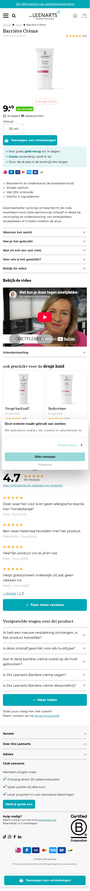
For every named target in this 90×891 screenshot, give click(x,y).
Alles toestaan (45, 456)
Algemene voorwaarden (64, 864)
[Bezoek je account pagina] (75, 16)
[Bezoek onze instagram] (9, 836)
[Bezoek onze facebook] (14, 836)
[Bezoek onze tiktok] (4, 836)
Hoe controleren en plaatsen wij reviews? (33, 485)
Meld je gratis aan (19, 804)
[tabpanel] (45, 232)
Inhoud (8, 121)
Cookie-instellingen (41, 864)
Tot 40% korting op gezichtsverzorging (45, 4)
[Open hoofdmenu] (6, 17)
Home (7, 24)
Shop (18, 24)
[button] (12, 15)
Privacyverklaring (22, 864)
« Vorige (9, 593)
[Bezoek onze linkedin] (19, 836)
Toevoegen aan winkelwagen (33, 140)
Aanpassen (45, 464)
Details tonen (67, 445)
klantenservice (47, 819)
